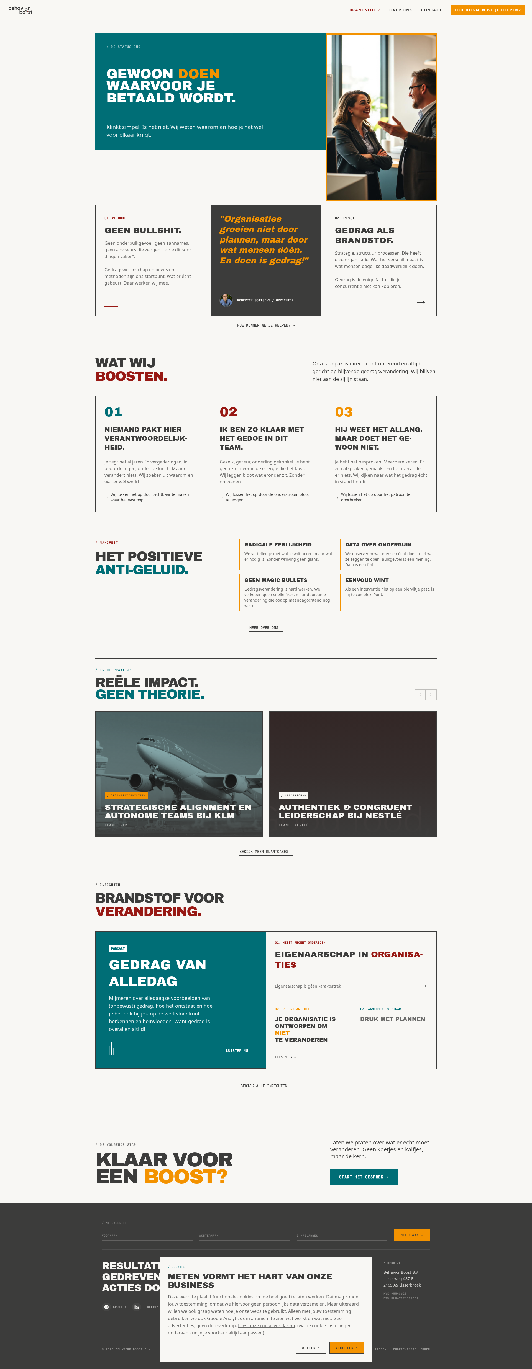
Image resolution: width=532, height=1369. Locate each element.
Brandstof (362, 9)
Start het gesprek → (364, 1176)
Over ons (400, 9)
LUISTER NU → (239, 1050)
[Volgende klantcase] (431, 694)
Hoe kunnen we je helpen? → (266, 325)
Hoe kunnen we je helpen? (488, 9)
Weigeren (311, 1348)
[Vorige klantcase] (420, 694)
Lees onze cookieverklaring (266, 1325)
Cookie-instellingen (411, 1349)
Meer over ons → (266, 627)
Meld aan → (412, 1235)
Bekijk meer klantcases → (266, 851)
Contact (431, 9)
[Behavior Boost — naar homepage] (20, 10)
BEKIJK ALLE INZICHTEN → (266, 1085)
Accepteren (347, 1348)
